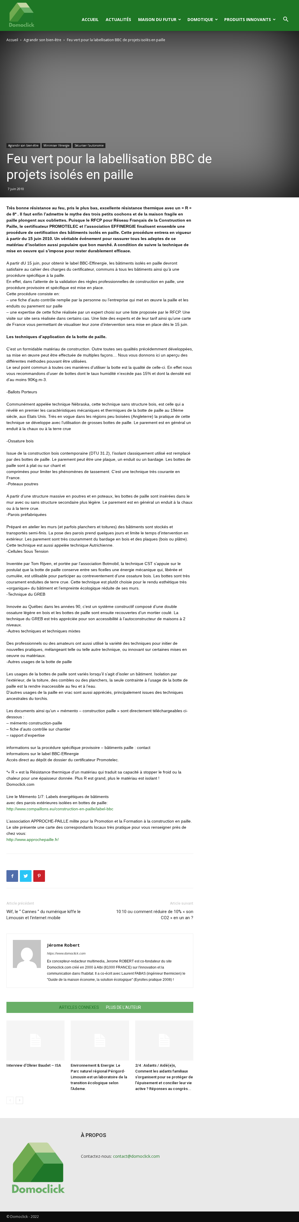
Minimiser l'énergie (56, 145)
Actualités (118, 19)
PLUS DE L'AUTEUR (123, 1007)
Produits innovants (247, 19)
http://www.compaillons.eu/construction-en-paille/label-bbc (59, 808)
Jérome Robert (63, 945)
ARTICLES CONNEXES (79, 1007)
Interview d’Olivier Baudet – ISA (33, 1065)
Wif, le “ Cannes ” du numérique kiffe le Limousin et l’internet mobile (43, 914)
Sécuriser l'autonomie (89, 145)
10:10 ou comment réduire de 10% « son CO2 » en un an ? (154, 914)
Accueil (90, 19)
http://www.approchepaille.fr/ (32, 839)
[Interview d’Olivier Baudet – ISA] (35, 1041)
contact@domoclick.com (136, 1156)
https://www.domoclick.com (66, 953)
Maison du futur (157, 19)
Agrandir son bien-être (42, 39)
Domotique (200, 19)
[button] (286, 20)
